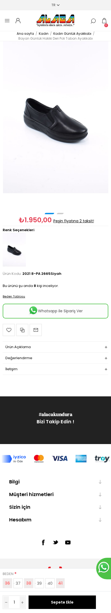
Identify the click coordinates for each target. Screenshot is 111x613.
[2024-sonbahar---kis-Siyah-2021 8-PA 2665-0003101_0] (55, 120)
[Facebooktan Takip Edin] (43, 542)
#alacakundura (55, 414)
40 (50, 583)
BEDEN (8, 573)
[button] (49, 213)
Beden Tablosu (14, 296)
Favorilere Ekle (9, 330)
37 (18, 583)
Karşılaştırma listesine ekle (22, 330)
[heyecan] (55, 542)
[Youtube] (68, 542)
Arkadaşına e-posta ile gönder (36, 330)
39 (39, 583)
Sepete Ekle (62, 602)
